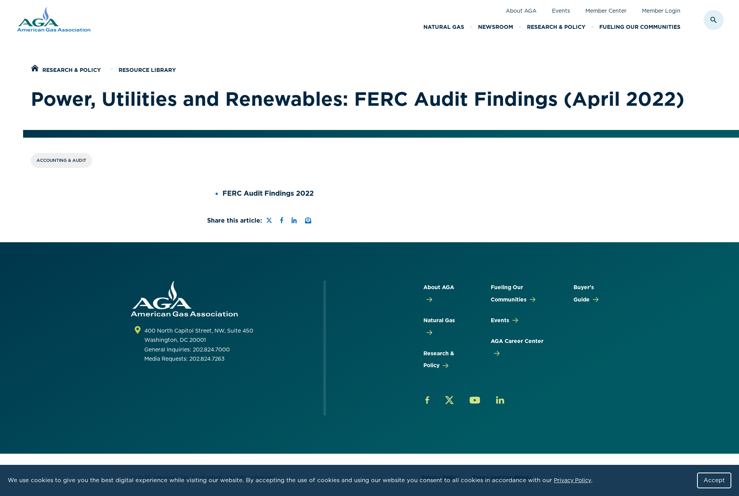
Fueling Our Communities (639, 27)
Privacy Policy (572, 480)
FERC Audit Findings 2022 (268, 193)
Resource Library (147, 70)
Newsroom (495, 27)
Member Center (606, 11)
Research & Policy (556, 27)
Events (561, 11)
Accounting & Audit (61, 160)
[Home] (34, 69)
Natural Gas (443, 27)
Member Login (661, 11)
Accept (714, 480)
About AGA (521, 11)
